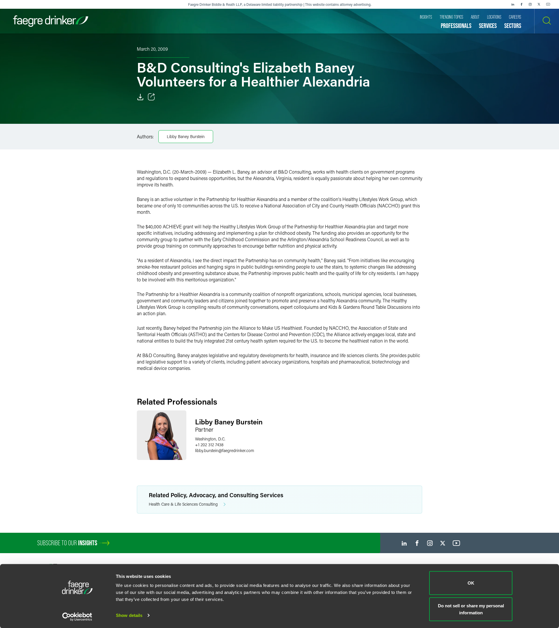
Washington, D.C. (210, 439)
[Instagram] (530, 4)
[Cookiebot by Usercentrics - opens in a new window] (77, 616)
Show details (129, 615)
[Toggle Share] (151, 97)
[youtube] (548, 4)
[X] (538, 4)
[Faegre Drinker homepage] (50, 21)
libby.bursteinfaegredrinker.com (224, 450)
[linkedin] (512, 4)
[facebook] (521, 4)
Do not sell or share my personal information (471, 609)
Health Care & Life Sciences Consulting (183, 504)
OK (471, 583)
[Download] (140, 97)
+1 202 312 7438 (209, 444)
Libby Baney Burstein (186, 136)
